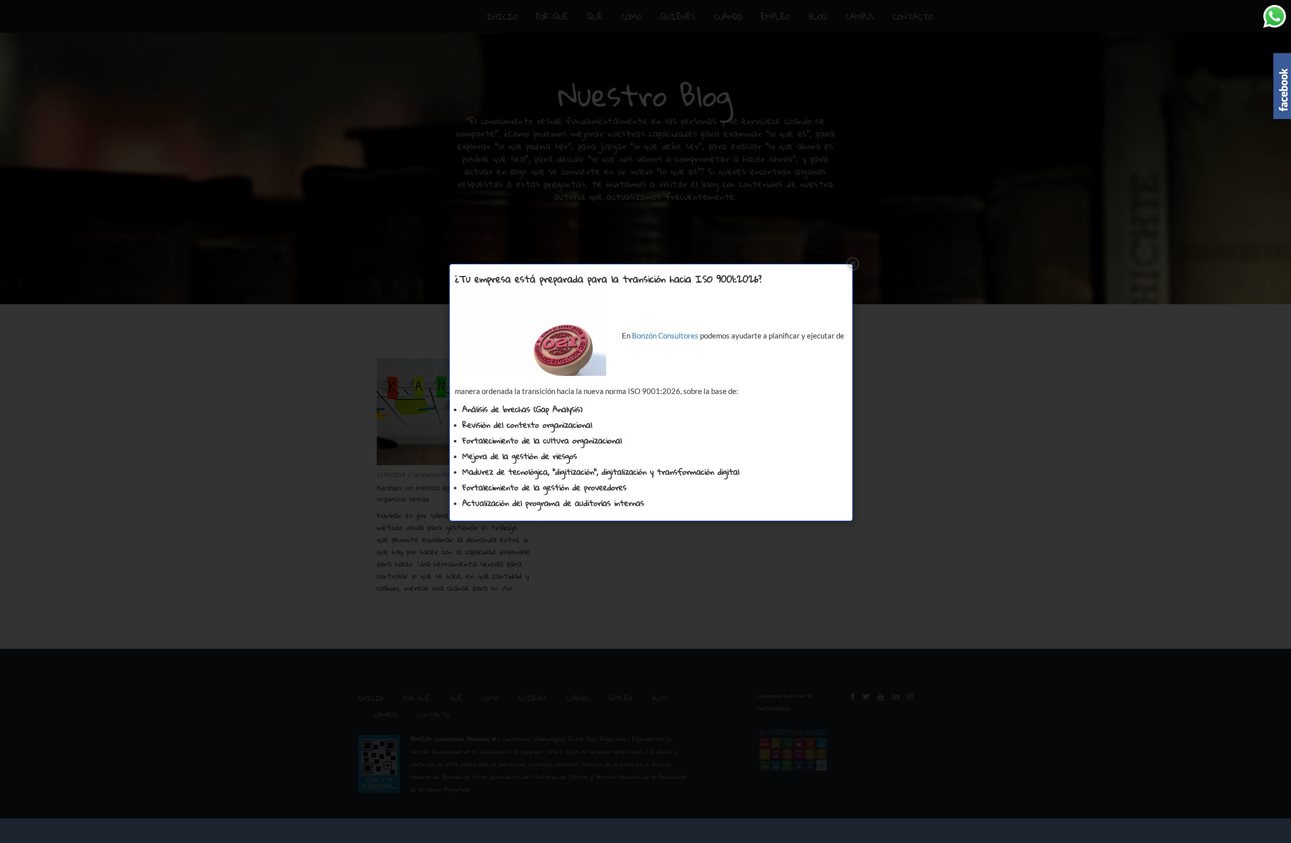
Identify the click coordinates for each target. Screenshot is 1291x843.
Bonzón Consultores (665, 335)
